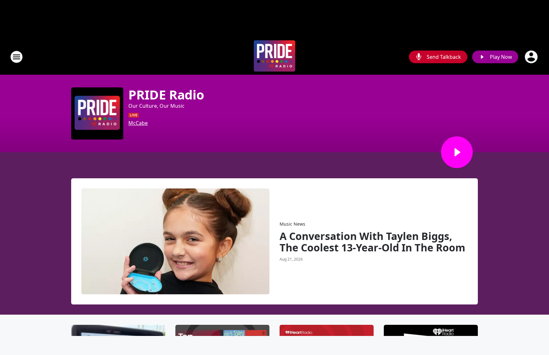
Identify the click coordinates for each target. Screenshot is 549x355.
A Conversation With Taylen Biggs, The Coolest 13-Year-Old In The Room (372, 241)
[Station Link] (275, 56)
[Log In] (532, 57)
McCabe (138, 122)
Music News (292, 224)
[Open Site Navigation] (16, 57)
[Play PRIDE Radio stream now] (97, 113)
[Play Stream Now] (457, 152)
